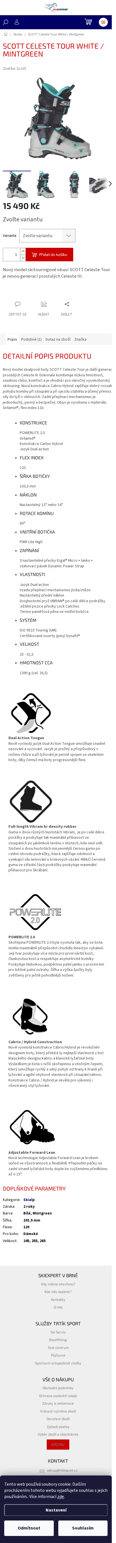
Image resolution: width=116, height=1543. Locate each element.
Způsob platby (58, 1426)
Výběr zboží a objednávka (58, 1434)
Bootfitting (58, 1339)
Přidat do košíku (53, 254)
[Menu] (103, 22)
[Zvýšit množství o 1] (23, 251)
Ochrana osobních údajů (58, 1395)
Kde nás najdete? (58, 1291)
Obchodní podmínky (58, 1387)
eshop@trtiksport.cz (62, 1470)
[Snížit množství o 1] (23, 258)
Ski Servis (58, 1332)
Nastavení (56, 1510)
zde (60, 1496)
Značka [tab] (80, 339)
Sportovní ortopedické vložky (58, 1363)
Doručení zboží (58, 1418)
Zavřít (32, 293)
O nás (58, 1307)
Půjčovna (58, 1355)
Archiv (58, 1444)
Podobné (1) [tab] (31, 339)
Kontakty (58, 1299)
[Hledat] (5, 22)
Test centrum (58, 1347)
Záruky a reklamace (58, 1403)
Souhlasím (83, 1528)
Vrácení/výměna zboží (58, 1411)
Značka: (14, 68)
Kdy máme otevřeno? (58, 1284)
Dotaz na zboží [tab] (58, 339)
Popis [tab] (12, 339)
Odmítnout (29, 1528)
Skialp (29, 1200)
